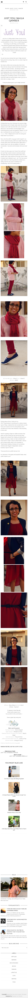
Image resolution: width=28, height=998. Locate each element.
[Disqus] (14, 853)
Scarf (18, 378)
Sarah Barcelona (10, 737)
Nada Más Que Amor (12, 994)
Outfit (17, 746)
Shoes (12, 380)
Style (20, 746)
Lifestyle (14, 972)
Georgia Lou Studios (17, 996)
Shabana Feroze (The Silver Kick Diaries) (12, 733)
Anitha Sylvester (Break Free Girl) (10, 738)
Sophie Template (22, 994)
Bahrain (14, 959)
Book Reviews (14, 963)
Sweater (6, 378)
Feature (7, 746)
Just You (12, 746)
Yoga (14, 982)
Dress (6, 705)
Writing (14, 978)
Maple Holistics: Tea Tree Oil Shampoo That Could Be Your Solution (15, 931)
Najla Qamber (9, 731)
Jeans (10, 378)
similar (17, 705)
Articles (14, 956)
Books (14, 966)
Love (14, 975)
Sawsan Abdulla (9, 740)
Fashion (3, 746)
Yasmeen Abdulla (9, 730)
